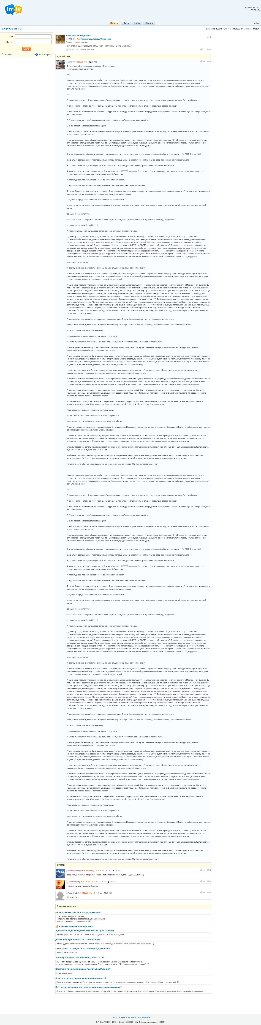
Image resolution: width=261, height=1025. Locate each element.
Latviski (256, 23)
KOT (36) (72, 39)
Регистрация (7, 54)
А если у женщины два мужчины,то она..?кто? (79, 957)
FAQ (115, 1017)
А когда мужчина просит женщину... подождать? (80, 978)
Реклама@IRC (144, 1017)
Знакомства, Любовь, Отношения (95, 39)
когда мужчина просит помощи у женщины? (78, 912)
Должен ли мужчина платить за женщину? (77, 939)
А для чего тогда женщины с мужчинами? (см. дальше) (84, 930)
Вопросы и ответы (11, 29)
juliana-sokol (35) (75, 870)
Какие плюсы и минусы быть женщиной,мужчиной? (82, 948)
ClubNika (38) (74, 882)
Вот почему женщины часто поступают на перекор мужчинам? (88, 987)
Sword (71, 62)
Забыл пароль (45, 54)
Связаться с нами (127, 1017)
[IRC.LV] (11, 8)
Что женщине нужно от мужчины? (76, 926)
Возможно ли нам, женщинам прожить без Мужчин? (82, 969)
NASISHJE (72, 893)
